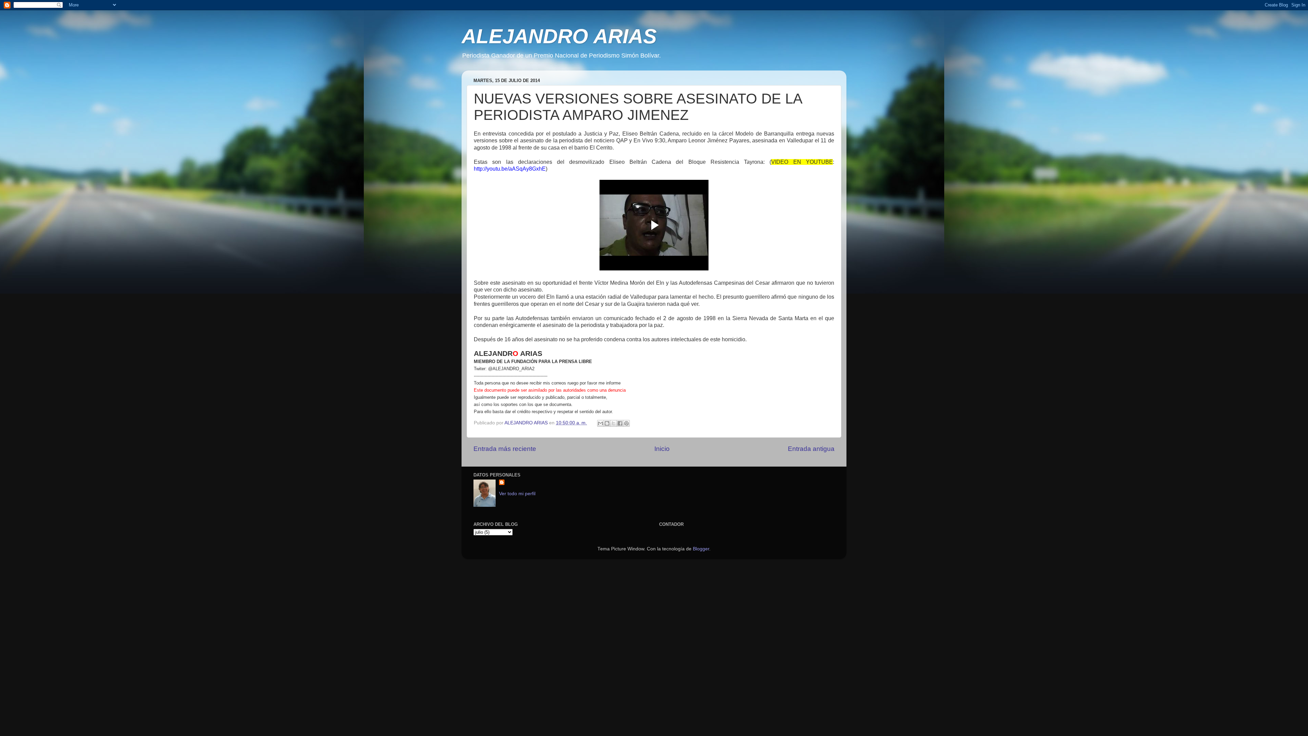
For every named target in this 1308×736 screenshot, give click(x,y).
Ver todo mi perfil (517, 493)
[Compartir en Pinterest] (626, 423)
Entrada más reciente (504, 448)
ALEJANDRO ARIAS (559, 36)
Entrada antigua (811, 448)
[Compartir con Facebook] (620, 423)
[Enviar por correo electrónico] (600, 423)
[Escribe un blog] (607, 423)
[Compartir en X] (613, 423)
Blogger (701, 548)
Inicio (662, 448)
